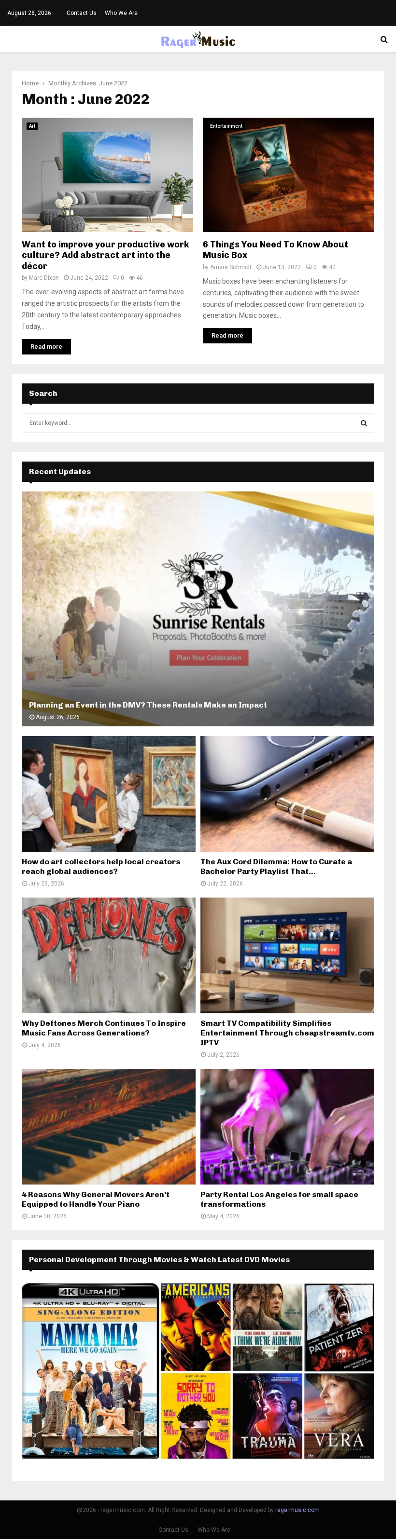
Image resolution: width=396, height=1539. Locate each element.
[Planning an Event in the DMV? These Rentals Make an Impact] (198, 608)
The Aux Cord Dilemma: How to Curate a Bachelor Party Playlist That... (276, 866)
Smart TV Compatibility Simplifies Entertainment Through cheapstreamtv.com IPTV (287, 1033)
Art (32, 126)
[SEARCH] (364, 423)
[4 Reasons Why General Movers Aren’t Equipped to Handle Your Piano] (109, 1127)
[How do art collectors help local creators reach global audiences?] (109, 794)
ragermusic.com (297, 1510)
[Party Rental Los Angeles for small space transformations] (287, 1127)
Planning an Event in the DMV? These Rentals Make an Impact (148, 704)
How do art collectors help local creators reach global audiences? (101, 866)
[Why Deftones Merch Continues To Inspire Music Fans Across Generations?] (109, 955)
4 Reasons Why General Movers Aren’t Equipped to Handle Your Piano (96, 1199)
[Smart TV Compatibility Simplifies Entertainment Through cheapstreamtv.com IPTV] (287, 955)
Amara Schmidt (231, 267)
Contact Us (82, 13)
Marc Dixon (44, 277)
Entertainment (226, 126)
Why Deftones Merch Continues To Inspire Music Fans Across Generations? (104, 1028)
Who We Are (121, 13)
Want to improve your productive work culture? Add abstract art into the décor (105, 255)
